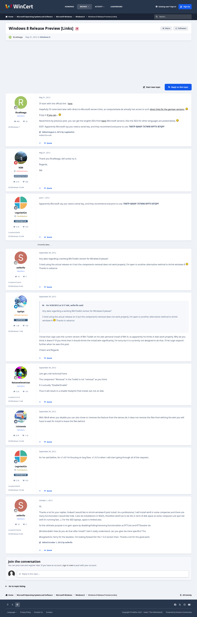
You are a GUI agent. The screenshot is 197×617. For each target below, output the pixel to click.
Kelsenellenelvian (21, 382)
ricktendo (21, 426)
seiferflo (20, 267)
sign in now (67, 565)
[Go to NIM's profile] (21, 157)
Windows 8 (45, 37)
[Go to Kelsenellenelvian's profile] (21, 372)
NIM (21, 167)
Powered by (179, 612)
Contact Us (38, 612)
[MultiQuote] (39, 143)
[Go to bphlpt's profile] (21, 301)
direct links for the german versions (167, 109)
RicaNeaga (18, 37)
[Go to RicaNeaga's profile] (10, 37)
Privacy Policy (25, 612)
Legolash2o (21, 212)
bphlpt (20, 311)
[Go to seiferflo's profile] (21, 257)
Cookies (49, 612)
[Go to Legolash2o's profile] (21, 202)
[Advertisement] (98, 62)
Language (11, 612)
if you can (51, 115)
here (70, 103)
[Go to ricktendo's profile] (21, 416)
